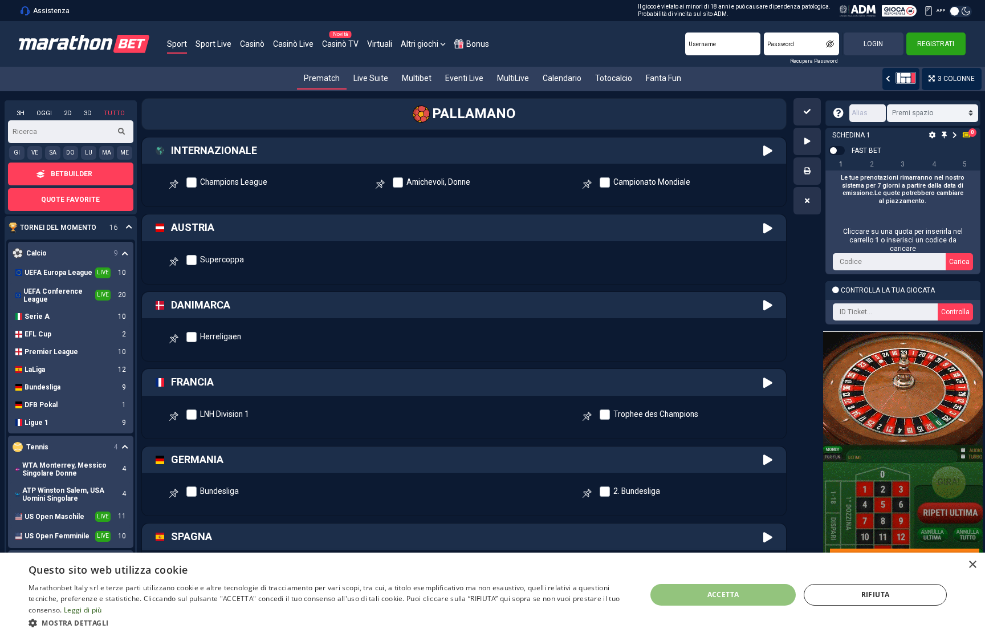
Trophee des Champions (655, 414)
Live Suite (370, 78)
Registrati (935, 44)
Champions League (233, 181)
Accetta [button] (723, 594)
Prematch (322, 78)
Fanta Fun (663, 78)
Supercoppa (222, 259)
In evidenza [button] (64, 228)
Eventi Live (464, 78)
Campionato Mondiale (651, 181)
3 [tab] (903, 164)
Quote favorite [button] (70, 200)
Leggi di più (83, 610)
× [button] (972, 565)
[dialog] (492, 595)
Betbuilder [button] (71, 174)
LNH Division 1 (224, 414)
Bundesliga (219, 491)
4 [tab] (934, 164)
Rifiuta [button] (875, 594)
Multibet (417, 78)
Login (873, 44)
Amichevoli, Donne (438, 181)
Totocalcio (613, 78)
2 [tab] (872, 164)
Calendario (562, 78)
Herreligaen (220, 336)
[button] (807, 111)
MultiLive (513, 78)
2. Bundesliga (636, 491)
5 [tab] (965, 164)
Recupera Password (814, 61)
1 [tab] (841, 164)
